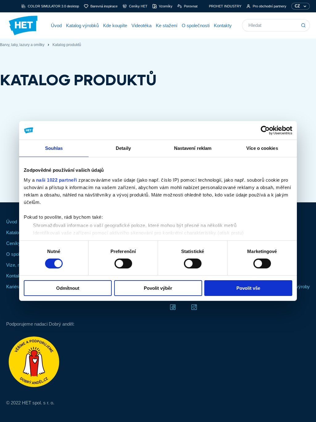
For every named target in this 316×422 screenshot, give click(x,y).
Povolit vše (248, 288)
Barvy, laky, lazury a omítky (22, 45)
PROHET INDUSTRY (225, 6)
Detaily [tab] (123, 148)
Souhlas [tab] (54, 148)
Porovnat (191, 6)
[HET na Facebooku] (173, 306)
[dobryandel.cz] (40, 362)
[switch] (123, 263)
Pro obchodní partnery (269, 6)
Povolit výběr (158, 288)
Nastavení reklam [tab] (193, 148)
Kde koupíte (115, 25)
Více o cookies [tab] (262, 148)
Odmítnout (67, 288)
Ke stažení (166, 25)
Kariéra (13, 286)
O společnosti (196, 25)
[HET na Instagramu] (194, 306)
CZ (297, 6)
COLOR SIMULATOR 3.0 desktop (53, 6)
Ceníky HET (138, 6)
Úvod (56, 25)
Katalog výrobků (82, 25)
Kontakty (223, 25)
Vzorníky (166, 6)
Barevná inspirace (104, 6)
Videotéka (141, 25)
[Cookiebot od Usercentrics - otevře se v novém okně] (265, 130)
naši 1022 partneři (56, 179)
